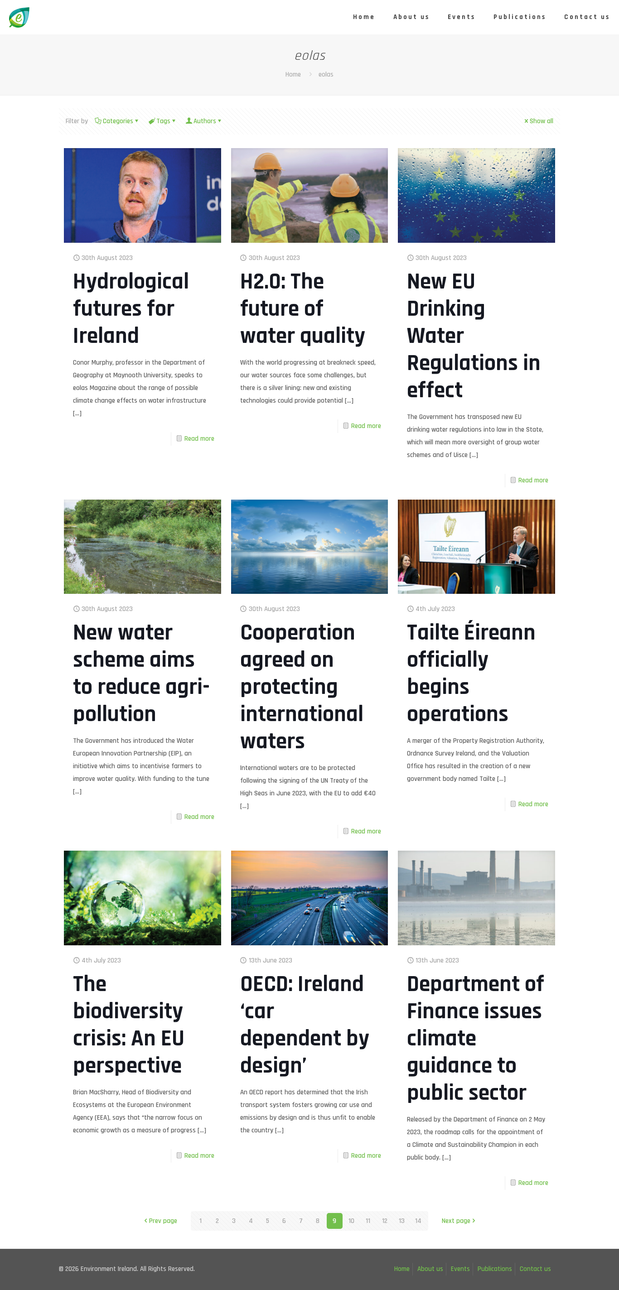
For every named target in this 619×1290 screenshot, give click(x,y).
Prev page (163, 1221)
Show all (541, 121)
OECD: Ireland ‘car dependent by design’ (304, 1025)
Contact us (535, 1269)
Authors (204, 121)
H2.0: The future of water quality (302, 309)
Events (460, 1269)
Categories (118, 121)
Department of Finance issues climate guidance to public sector (475, 1038)
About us (430, 1269)
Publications (495, 1269)
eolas (326, 74)
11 (368, 1221)
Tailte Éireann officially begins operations (471, 673)
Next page (456, 1221)
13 (402, 1221)
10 (351, 1221)
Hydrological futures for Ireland (131, 309)
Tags (163, 121)
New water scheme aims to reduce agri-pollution (141, 673)
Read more (199, 438)
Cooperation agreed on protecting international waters (301, 687)
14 (418, 1221)
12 (384, 1221)
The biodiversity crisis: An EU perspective (128, 1025)
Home (293, 74)
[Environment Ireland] (19, 17)
